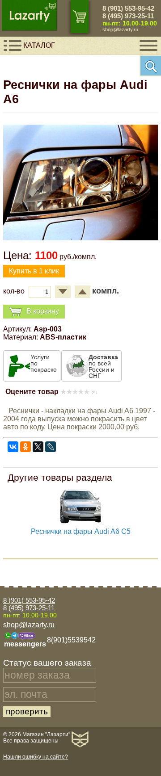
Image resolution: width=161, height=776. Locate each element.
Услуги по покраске (43, 363)
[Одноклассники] (25, 446)
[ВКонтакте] (13, 446)
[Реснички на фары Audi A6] (80, 238)
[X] (38, 446)
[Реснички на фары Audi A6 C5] (80, 525)
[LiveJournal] (50, 446)
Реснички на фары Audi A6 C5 (81, 531)
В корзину (42, 311)
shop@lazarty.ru (120, 29)
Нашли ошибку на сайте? (35, 757)
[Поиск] (150, 65)
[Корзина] (80, 16)
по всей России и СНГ (103, 366)
